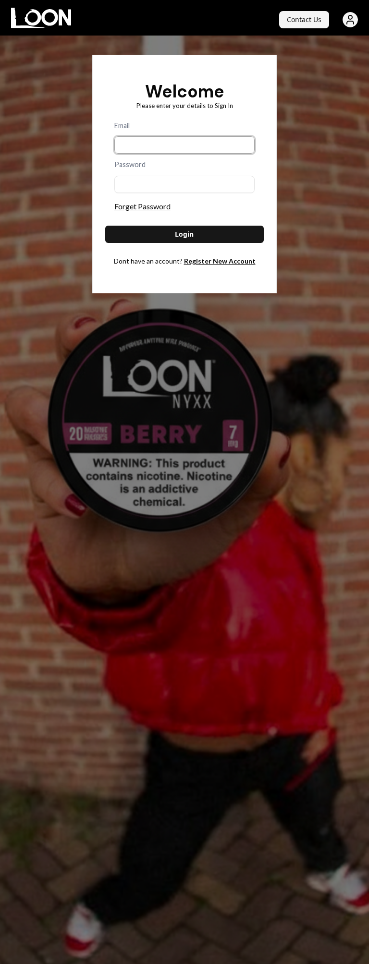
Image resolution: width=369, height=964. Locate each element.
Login (184, 234)
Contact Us (304, 19)
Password (130, 164)
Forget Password (142, 206)
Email (122, 125)
